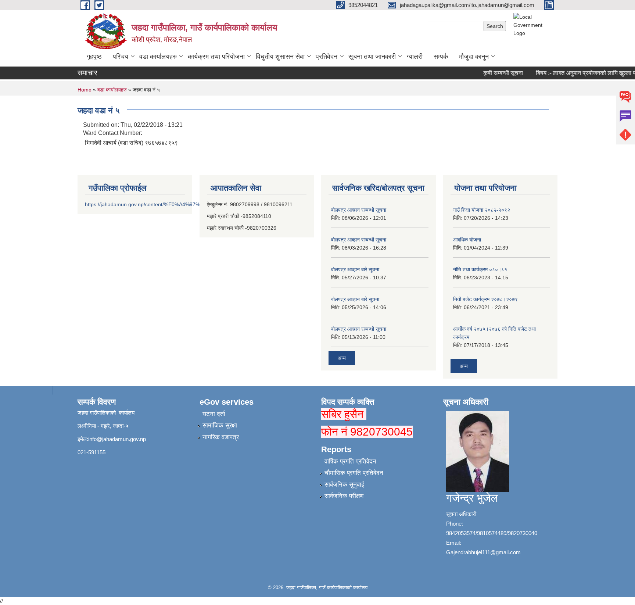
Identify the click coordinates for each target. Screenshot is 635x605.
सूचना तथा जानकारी (372, 56)
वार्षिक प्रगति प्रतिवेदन (350, 461)
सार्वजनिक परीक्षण (343, 496)
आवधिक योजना (467, 240)
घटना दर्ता (213, 414)
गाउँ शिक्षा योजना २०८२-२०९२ (481, 210)
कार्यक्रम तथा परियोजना (216, 56)
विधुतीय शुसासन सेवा (280, 56)
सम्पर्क (441, 56)
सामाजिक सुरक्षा (219, 425)
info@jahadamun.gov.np (117, 439)
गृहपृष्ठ (94, 56)
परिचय (120, 56)
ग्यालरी (415, 56)
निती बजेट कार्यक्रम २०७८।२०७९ (485, 299)
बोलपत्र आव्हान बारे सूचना (355, 269)
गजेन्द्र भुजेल (472, 498)
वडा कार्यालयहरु (158, 56)
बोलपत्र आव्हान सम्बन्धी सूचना (358, 210)
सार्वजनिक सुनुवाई (344, 484)
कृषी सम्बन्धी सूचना (497, 73)
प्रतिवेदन (326, 56)
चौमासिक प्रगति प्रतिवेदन (353, 472)
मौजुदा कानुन (474, 56)
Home (85, 90)
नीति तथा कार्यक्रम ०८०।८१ (480, 269)
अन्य (342, 358)
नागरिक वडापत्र (220, 437)
